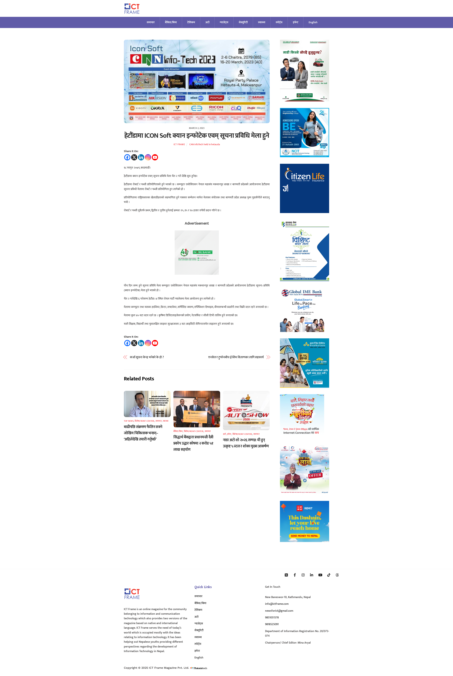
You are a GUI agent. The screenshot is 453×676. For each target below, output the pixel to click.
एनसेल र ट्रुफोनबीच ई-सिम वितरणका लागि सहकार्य (236, 357)
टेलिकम (191, 22)
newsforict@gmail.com (279, 610)
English (313, 22)
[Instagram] (148, 157)
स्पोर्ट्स (279, 22)
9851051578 (272, 617)
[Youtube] (155, 157)
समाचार (151, 22)
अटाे (207, 22)
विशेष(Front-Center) (144, 421)
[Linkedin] (141, 157)
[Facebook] (127, 157)
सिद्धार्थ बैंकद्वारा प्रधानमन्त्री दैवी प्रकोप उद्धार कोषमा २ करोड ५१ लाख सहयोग (193, 443)
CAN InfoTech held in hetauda (204, 144)
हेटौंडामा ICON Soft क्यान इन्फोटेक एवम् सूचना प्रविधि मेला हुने (196, 135)
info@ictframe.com (277, 604)
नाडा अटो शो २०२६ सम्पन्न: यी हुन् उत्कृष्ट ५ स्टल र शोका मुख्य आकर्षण (246, 443)
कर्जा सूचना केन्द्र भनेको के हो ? (147, 357)
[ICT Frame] (132, 16)
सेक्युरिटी (243, 22)
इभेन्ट (295, 22)
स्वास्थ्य (261, 22)
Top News (129, 421)
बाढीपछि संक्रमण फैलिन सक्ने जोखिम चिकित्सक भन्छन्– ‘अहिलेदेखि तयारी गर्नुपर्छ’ (143, 433)
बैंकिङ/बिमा (171, 22)
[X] (134, 157)
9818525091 (272, 624)
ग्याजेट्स (224, 22)
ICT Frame (179, 144)
